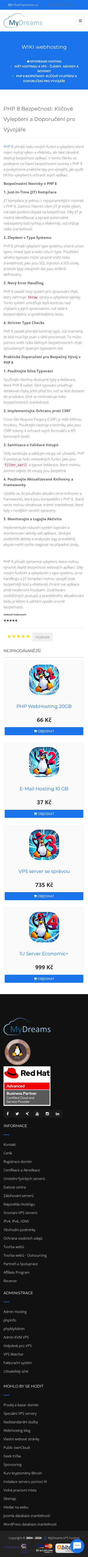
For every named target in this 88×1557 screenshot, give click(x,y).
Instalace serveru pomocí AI (25, 1481)
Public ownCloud (17, 1447)
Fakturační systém (18, 1362)
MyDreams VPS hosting (64, 1538)
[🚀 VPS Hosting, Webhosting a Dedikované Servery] (23, 20)
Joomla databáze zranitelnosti (27, 1515)
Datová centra (15, 1187)
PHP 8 (8, 146)
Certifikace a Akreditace (22, 1170)
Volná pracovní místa (20, 1490)
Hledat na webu (16, 1507)
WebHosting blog (17, 1430)
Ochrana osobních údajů (23, 1238)
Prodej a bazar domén (21, 1404)
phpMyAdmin (14, 1328)
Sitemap (10, 1498)
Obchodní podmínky (19, 1229)
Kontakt (10, 1144)
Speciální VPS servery (20, 1413)
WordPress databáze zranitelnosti (30, 1524)
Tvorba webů (14, 1246)
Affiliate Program (17, 1272)
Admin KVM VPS (16, 1337)
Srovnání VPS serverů (20, 1212)
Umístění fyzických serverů (24, 1178)
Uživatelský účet (16, 1371)
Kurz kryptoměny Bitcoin (23, 1473)
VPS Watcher (14, 1354)
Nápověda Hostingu (19, 1204)
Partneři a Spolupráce (21, 1263)
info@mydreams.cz (25, 5)
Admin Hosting (15, 1311)
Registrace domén (18, 1161)
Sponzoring (13, 1464)
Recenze (10, 1280)
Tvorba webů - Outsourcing (25, 1255)
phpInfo (10, 1320)
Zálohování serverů (19, 1195)
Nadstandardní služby (21, 1421)
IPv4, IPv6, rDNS (16, 1221)
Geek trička (12, 1456)
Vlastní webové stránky (21, 1439)
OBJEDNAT (45, 731)
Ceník (8, 1153)
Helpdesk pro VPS (18, 1345)
